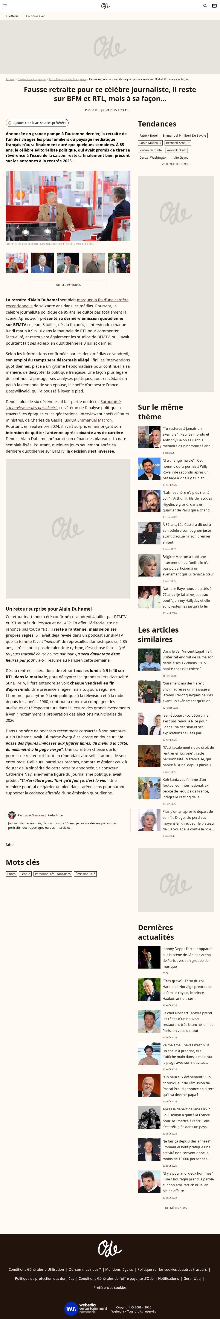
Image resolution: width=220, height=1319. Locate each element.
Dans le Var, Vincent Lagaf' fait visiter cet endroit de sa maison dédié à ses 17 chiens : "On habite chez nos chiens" (188, 660)
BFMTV (19, 683)
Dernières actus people (32, 79)
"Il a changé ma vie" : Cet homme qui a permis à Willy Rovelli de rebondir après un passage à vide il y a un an (186, 469)
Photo (11, 874)
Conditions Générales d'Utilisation (36, 1269)
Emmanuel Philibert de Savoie (184, 135)
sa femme (23, 641)
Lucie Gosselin (33, 815)
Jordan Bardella (150, 150)
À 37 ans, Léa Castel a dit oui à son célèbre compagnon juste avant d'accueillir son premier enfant (187, 533)
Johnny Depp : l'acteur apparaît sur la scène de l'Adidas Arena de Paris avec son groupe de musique (188, 957)
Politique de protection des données (44, 1278)
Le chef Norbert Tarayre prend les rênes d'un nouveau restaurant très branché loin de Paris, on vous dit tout (188, 1022)
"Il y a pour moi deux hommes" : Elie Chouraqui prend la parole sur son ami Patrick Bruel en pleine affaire (188, 1182)
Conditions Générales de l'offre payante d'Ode (116, 1278)
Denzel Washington (153, 157)
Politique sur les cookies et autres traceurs (172, 1269)
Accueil (10, 79)
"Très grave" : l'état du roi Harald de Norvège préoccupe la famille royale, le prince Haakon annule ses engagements (187, 992)
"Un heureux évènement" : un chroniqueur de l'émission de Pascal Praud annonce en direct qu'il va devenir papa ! (188, 1086)
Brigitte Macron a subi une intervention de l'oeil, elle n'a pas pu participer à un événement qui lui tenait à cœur (188, 565)
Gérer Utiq (192, 1278)
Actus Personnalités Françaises (67, 79)
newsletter (214, 5)
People (25, 874)
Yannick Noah (176, 150)
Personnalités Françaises (53, 874)
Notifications (168, 1278)
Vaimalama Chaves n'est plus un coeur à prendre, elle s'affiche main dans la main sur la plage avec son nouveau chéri (188, 1057)
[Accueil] (105, 6)
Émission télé (85, 874)
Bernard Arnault (177, 143)
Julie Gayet (180, 157)
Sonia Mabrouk (150, 143)
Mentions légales (119, 1269)
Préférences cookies (110, 1287)
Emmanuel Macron (94, 420)
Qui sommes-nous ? (85, 1269)
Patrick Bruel (148, 135)
